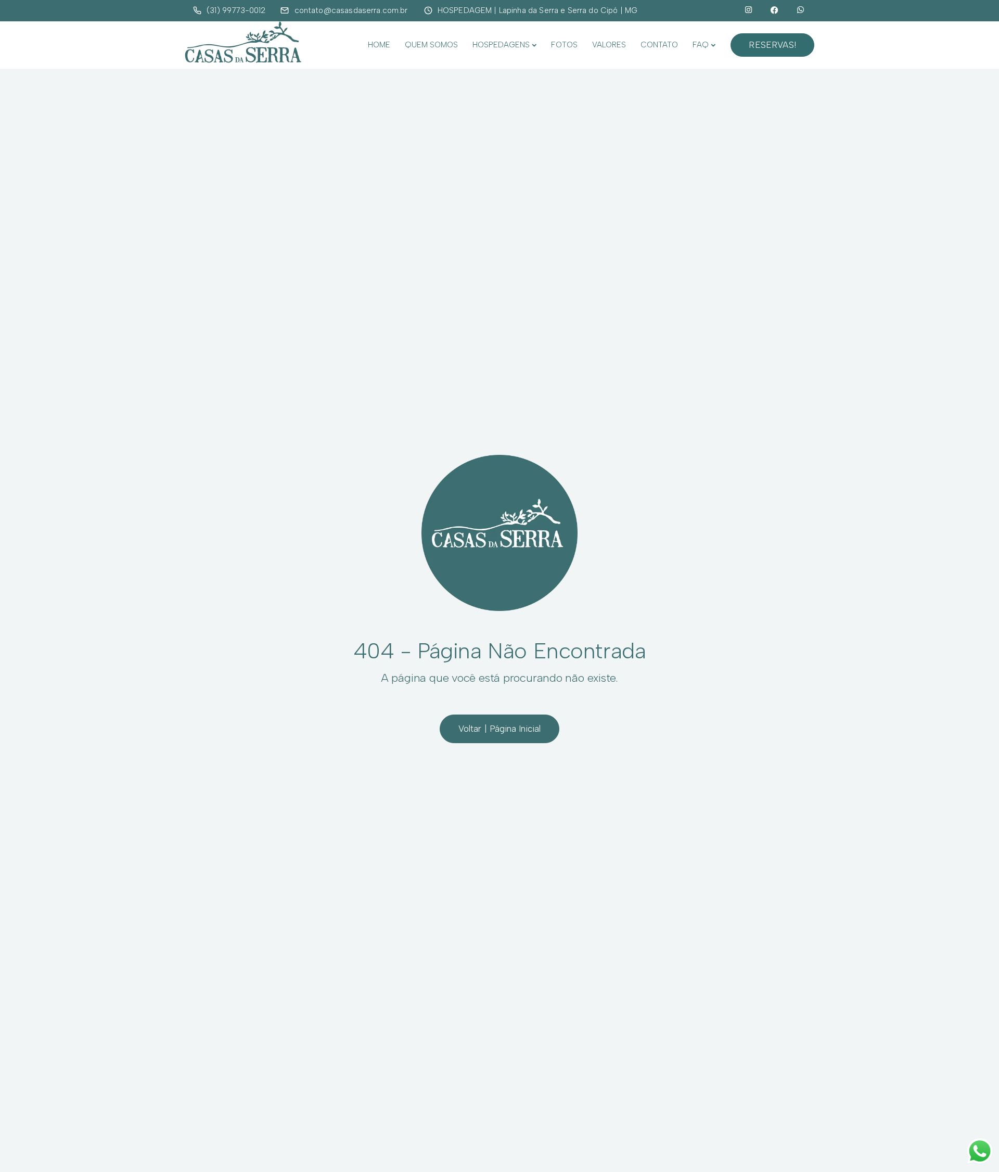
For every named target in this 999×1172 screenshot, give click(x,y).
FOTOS (564, 44)
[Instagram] (748, 10)
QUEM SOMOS (431, 44)
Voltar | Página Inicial (499, 728)
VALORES (609, 44)
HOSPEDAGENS (501, 44)
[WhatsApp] (800, 10)
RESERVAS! (772, 45)
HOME (379, 44)
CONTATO (659, 44)
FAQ (701, 44)
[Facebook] (774, 10)
